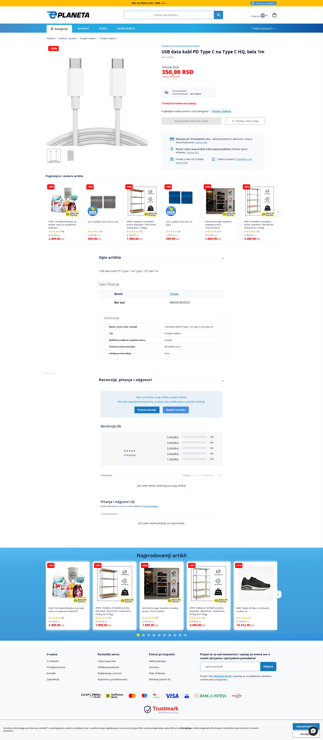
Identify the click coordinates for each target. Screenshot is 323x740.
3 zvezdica (173, 448)
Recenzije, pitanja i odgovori (125, 379)
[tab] (161, 257)
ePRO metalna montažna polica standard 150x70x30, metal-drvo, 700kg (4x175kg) (142, 225)
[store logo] (68, 15)
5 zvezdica (173, 437)
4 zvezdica (173, 442)
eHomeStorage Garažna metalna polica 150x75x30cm (218, 224)
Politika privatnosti (108, 667)
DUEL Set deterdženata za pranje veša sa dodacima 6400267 (62, 224)
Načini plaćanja (157, 661)
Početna (51, 38)
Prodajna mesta (56, 667)
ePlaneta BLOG (222, 676)
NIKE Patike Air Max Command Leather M (252, 610)
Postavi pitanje (147, 409)
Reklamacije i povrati (109, 673)
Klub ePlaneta (157, 673)
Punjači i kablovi (88, 38)
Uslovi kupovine (107, 661)
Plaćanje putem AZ (160, 679)
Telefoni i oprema (68, 38)
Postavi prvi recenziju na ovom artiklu (181, 45)
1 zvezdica (173, 459)
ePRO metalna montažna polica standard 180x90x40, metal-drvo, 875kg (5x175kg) (259, 225)
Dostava (154, 667)
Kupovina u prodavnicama (112, 679)
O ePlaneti (53, 661)
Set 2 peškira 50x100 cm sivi (103, 221)
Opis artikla (110, 257)
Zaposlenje (53, 679)
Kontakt (51, 673)
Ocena (186, 475)
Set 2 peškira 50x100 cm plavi (179, 223)
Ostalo (174, 294)
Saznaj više (201, 142)
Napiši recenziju (175, 409)
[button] (256, 16)
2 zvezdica (173, 453)
